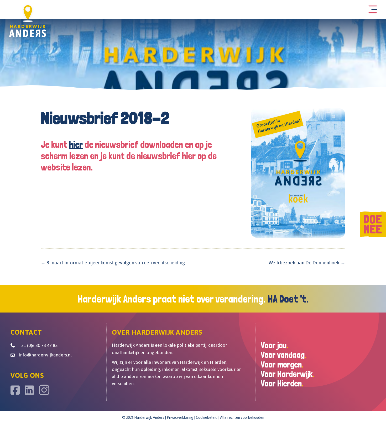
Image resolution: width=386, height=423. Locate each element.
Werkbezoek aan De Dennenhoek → (307, 262)
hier (76, 144)
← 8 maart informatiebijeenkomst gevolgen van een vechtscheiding (113, 262)
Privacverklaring (180, 417)
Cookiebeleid (206, 417)
